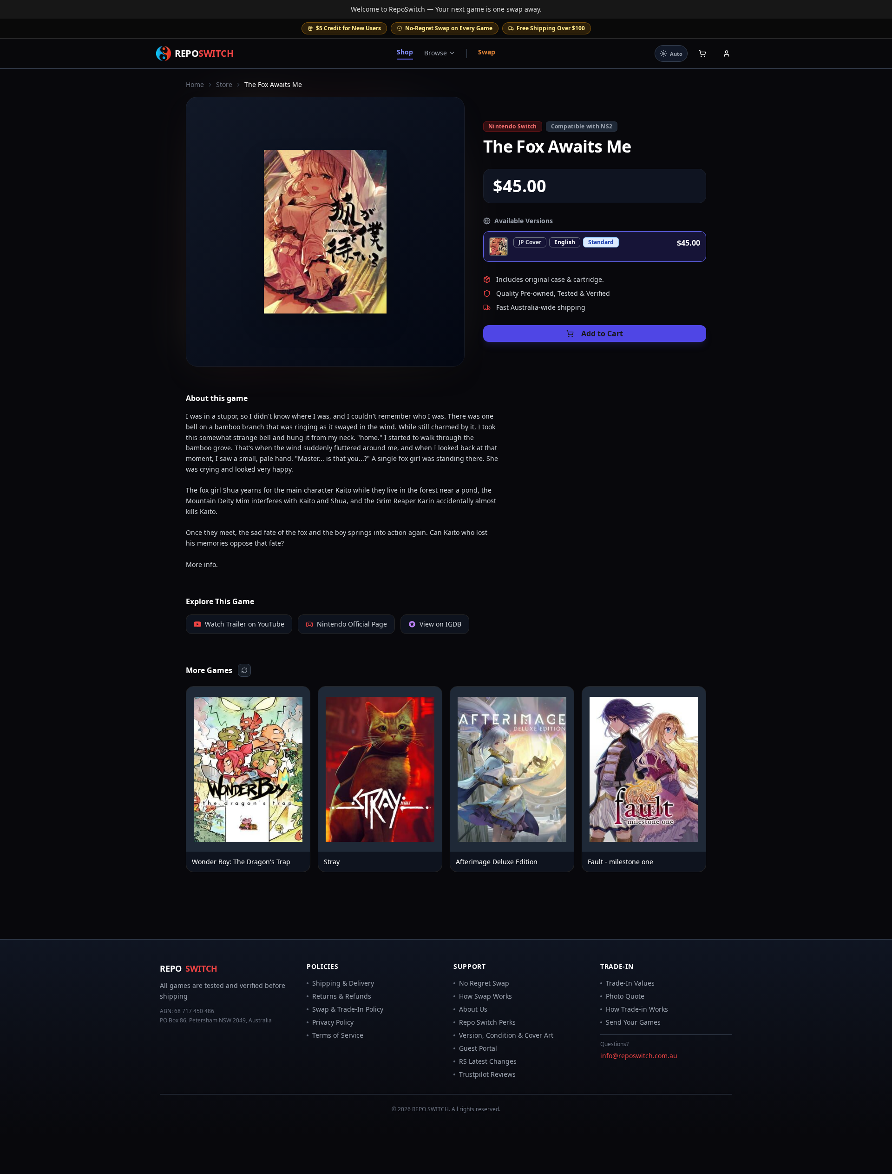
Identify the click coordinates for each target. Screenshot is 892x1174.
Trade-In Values (630, 983)
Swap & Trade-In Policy (347, 1009)
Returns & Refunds (341, 996)
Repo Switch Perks (487, 1022)
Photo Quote (625, 996)
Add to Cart (602, 333)
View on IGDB (440, 624)
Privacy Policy (333, 1022)
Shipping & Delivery (343, 983)
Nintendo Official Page (352, 624)
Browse (435, 52)
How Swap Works (485, 996)
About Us (473, 1009)
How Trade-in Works (637, 1009)
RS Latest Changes (488, 1061)
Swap (486, 51)
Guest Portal (478, 1048)
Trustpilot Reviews (487, 1074)
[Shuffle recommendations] (244, 670)
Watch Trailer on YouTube (244, 624)
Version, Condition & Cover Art (506, 1035)
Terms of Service (337, 1035)
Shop (405, 51)
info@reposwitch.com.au (638, 1055)
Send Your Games (633, 1022)
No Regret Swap (484, 983)
